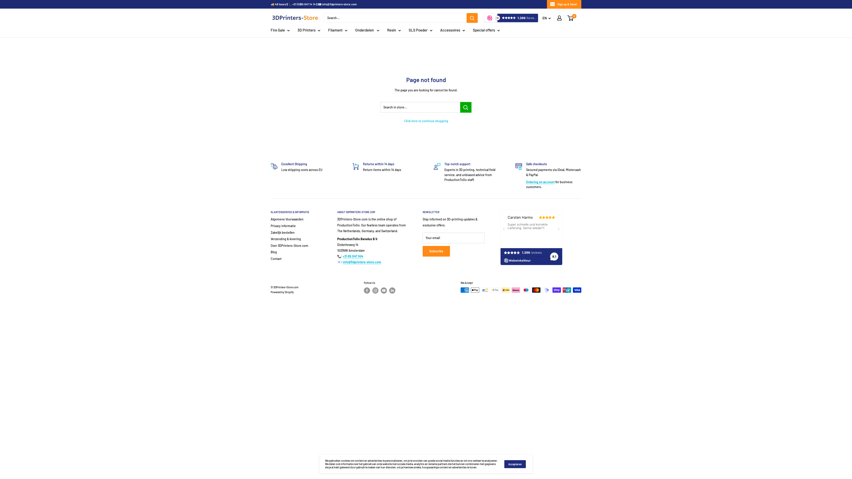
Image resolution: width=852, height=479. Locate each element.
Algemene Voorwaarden (287, 219)
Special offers (484, 30)
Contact (276, 259)
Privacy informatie (283, 226)
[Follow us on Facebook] (367, 290)
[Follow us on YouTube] (384, 290)
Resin (391, 30)
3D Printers (307, 30)
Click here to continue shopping (426, 121)
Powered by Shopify (282, 292)
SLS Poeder (418, 30)
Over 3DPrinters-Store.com (289, 245)
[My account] (559, 18)
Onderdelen (365, 30)
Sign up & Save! (567, 4)
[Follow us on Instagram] (375, 290)
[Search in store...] (465, 107)
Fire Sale (278, 30)
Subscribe (436, 251)
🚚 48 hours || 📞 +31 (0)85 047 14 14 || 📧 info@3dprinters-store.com (314, 4)
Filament (335, 30)
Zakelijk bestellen (283, 232)
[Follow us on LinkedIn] (392, 290)
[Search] (472, 18)
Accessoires (450, 30)
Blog (274, 252)
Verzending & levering (286, 239)
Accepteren (515, 464)
